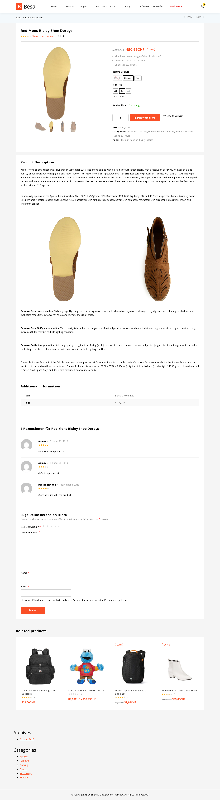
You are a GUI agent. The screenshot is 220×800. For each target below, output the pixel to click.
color (115, 71)
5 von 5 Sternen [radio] (60, 527)
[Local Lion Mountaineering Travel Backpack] (40, 666)
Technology (26, 773)
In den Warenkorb (144, 117)
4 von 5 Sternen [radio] (56, 527)
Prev (189, 16)
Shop (69, 6)
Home (54, 6)
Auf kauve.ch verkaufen (151, 6)
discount (124, 139)
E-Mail (25, 586)
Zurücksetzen (118, 96)
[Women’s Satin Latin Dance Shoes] (180, 666)
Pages (83, 6)
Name (25, 572)
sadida (150, 139)
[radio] (117, 78)
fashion (134, 139)
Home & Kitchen (184, 131)
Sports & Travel (122, 135)
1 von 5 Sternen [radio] (44, 527)
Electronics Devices (106, 6)
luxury (142, 139)
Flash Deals (175, 6)
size (115, 84)
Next (198, 16)
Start (18, 17)
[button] (202, 6)
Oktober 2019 (27, 739)
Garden (152, 131)
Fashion (24, 756)
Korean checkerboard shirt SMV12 (86, 690)
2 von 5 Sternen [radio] (48, 527)
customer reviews (42, 36)
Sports (23, 769)
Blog (127, 6)
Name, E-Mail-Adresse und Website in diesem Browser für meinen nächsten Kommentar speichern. (76, 600)
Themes (24, 777)
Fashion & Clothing (33, 17)
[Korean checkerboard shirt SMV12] (86, 666)
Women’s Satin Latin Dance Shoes (179, 690)
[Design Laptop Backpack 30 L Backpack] (133, 666)
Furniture (24, 760)
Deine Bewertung (31, 526)
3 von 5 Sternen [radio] (52, 527)
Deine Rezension (30, 532)
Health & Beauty (165, 131)
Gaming (24, 764)
